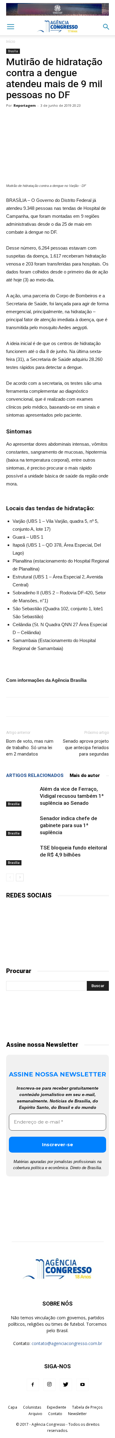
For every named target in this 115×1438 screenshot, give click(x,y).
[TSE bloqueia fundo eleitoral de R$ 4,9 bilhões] (21, 854)
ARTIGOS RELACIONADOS (34, 775)
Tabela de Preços (87, 1407)
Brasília (13, 51)
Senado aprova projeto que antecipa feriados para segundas (86, 747)
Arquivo (35, 1413)
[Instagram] (49, 1385)
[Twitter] (66, 1385)
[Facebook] (33, 1385)
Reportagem (24, 105)
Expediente (56, 1407)
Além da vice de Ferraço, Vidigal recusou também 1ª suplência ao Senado (72, 796)
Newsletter (77, 1413)
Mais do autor (85, 775)
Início (10, 41)
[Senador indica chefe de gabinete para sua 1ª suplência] (21, 825)
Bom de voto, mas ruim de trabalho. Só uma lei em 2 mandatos (29, 747)
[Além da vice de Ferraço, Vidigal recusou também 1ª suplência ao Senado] (21, 796)
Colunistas (32, 1407)
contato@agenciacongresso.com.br (67, 1343)
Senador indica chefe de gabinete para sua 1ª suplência (68, 825)
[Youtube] (82, 1385)
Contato (55, 1413)
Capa (12, 1407)
